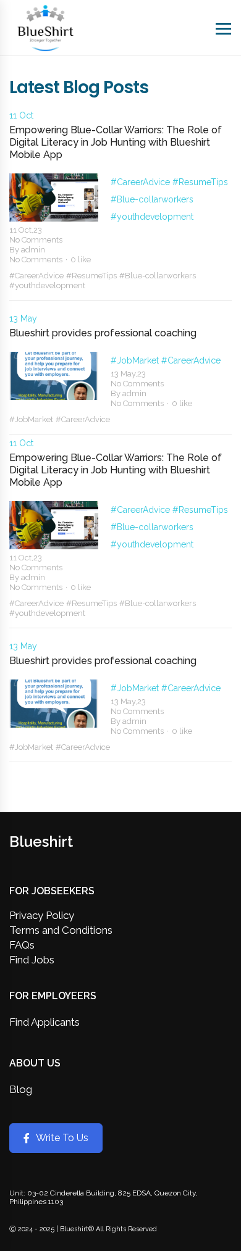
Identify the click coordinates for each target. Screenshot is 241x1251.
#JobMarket (136, 360)
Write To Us (62, 1138)
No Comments (35, 239)
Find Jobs (31, 960)
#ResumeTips (200, 182)
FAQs (22, 945)
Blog (20, 1089)
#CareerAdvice (141, 182)
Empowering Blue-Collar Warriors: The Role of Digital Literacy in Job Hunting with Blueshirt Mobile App (115, 142)
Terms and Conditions (60, 930)
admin (33, 249)
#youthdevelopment (152, 217)
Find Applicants (44, 1022)
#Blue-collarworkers (152, 199)
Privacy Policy (41, 915)
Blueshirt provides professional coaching (103, 333)
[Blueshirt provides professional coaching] (53, 376)
